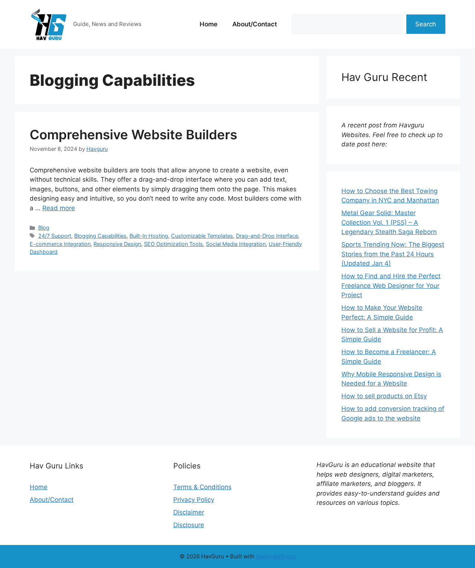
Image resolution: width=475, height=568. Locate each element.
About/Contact (254, 24)
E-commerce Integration (60, 244)
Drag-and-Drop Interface (267, 236)
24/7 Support (54, 236)
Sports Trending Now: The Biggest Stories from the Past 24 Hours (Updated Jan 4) (392, 254)
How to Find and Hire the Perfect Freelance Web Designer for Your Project (390, 285)
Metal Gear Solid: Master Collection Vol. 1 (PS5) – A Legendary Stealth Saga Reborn (389, 222)
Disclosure (188, 525)
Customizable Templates (202, 236)
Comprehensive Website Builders (133, 134)
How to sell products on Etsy (384, 396)
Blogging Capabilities (100, 236)
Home (208, 24)
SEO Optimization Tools (173, 244)
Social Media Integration (236, 244)
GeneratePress (276, 556)
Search (425, 24)
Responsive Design (117, 244)
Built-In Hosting (149, 236)
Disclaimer (188, 512)
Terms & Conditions (202, 487)
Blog (43, 227)
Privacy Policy (193, 499)
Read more (58, 208)
